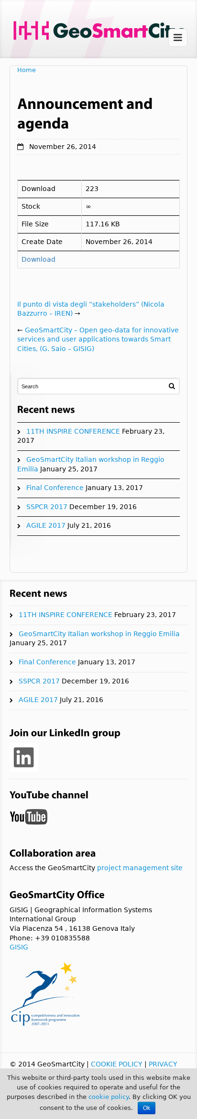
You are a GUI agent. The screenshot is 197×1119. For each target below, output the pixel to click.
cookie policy (108, 1096)
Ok (146, 1108)
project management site (140, 868)
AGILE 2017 (46, 525)
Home (26, 70)
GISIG (19, 947)
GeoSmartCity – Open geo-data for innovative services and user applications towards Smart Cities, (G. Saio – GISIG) (98, 339)
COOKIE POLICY (116, 1064)
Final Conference (55, 487)
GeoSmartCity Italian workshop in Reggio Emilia (99, 634)
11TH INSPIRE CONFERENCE (73, 431)
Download (38, 259)
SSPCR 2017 (46, 507)
